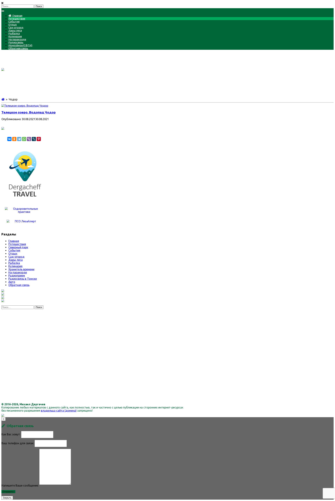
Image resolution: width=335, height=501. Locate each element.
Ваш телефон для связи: (17, 443)
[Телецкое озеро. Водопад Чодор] (24, 105)
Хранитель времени (21, 269)
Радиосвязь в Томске (22, 278)
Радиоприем (16, 275)
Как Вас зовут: (10, 434)
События (14, 21)
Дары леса (15, 30)
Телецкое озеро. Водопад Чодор (28, 112)
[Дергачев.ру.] (3, 99)
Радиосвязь (15, 42)
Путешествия (16, 18)
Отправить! (8, 491)
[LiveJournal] (34, 139)
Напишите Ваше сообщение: (20, 485)
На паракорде (17, 39)
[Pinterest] (39, 139)
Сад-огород (15, 27)
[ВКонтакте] (9, 139)
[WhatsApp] (24, 139)
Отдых (12, 24)
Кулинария (15, 36)
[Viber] (29, 139)
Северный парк (18, 247)
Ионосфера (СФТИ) (20, 45)
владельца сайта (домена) (59, 410)
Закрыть (7, 497)
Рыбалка (14, 33)
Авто (11, 281)
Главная (16, 15)
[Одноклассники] (14, 139)
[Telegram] (19, 139)
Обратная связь (18, 48)
